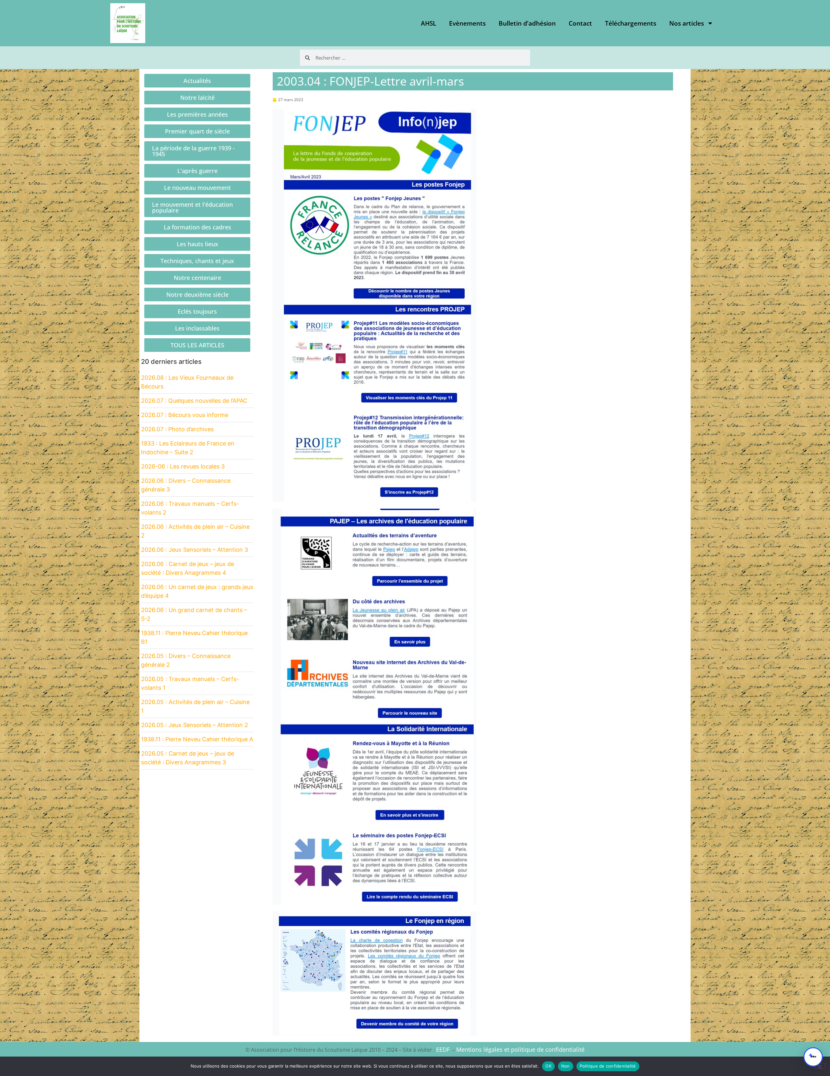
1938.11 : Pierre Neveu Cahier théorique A (197, 739)
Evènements (467, 23)
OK (548, 1066)
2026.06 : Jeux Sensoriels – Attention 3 (194, 549)
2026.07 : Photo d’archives (177, 429)
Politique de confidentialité (608, 1066)
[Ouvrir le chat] (813, 1057)
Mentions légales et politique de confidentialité (520, 1049)
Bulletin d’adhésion (527, 23)
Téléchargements (630, 23)
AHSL (428, 23)
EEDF (443, 1049)
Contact (580, 23)
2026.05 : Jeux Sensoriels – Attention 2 (194, 725)
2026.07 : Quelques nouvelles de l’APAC (194, 400)
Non (565, 1066)
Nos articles (686, 23)
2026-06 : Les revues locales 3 (183, 466)
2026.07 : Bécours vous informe (184, 414)
